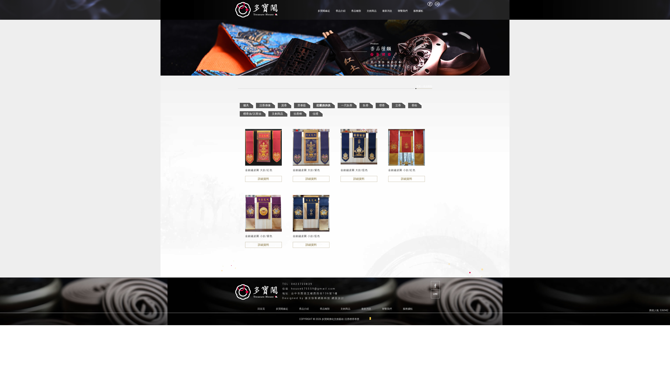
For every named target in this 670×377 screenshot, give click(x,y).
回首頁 (261, 308)
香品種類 (356, 10)
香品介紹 (340, 10)
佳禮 (315, 113)
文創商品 (372, 10)
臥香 (365, 105)
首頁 (418, 86)
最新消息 (387, 10)
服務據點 (418, 10)
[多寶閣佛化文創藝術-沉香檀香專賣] (256, 10)
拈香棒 (298, 113)
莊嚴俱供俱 (323, 105)
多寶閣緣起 (324, 10)
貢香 (284, 105)
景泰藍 (301, 105)
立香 (398, 105)
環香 (382, 105)
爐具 (246, 105)
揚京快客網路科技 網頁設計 (324, 298)
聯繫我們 (403, 10)
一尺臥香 (346, 105)
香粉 (414, 105)
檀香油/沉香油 (252, 113)
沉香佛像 (265, 105)
